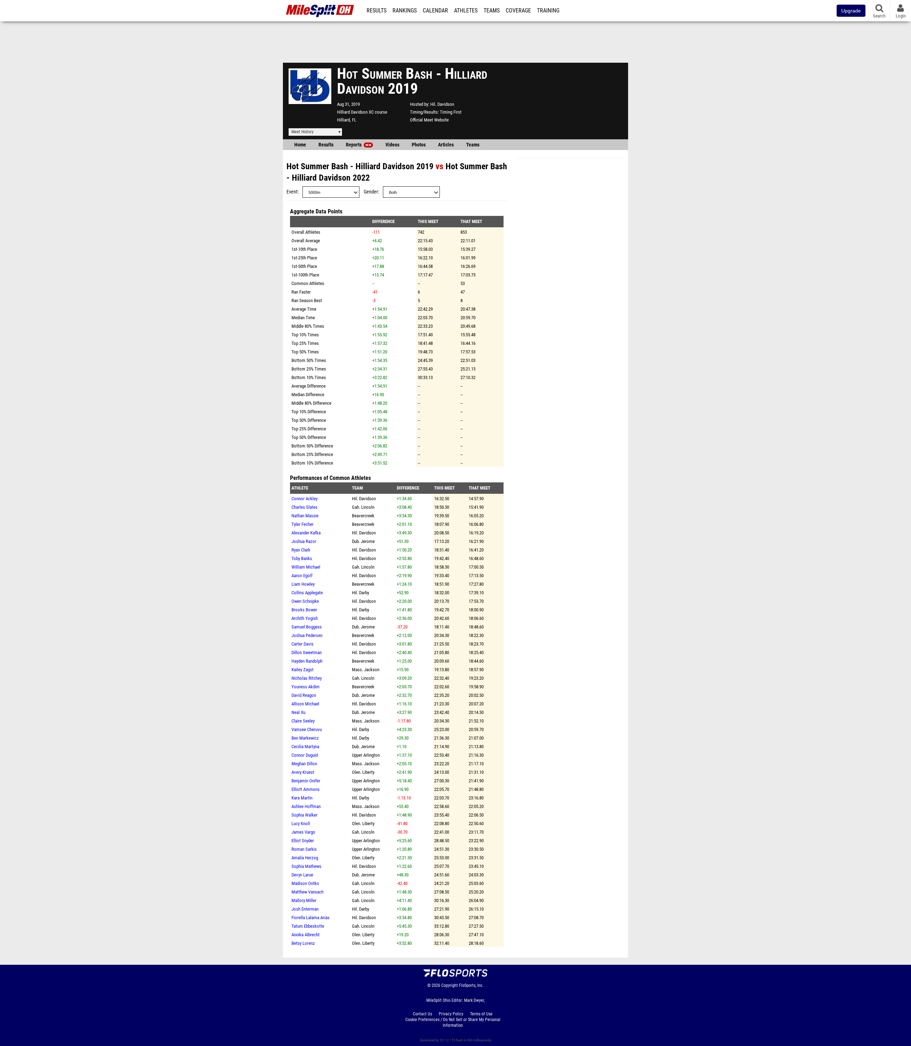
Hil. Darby (360, 592)
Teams (492, 10)
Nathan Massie (304, 515)
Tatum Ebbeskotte (307, 926)
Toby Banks (301, 558)
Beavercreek (363, 515)
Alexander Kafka (306, 532)
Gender (371, 192)
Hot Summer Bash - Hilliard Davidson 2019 (359, 166)
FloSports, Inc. (471, 985)
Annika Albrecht (305, 934)
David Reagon (303, 695)
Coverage (518, 10)
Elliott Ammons (305, 789)
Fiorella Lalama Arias (310, 917)
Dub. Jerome (363, 541)
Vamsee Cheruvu (306, 729)
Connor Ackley (304, 498)
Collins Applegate (307, 592)
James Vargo (303, 832)
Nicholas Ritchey (306, 678)
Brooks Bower (304, 609)
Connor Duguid (304, 755)
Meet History (302, 131)
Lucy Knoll (300, 823)
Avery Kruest (302, 772)
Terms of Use (481, 1013)
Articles (446, 145)
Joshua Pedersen (306, 635)
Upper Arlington (366, 755)
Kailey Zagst (302, 669)
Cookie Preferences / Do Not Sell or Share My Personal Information (452, 1022)
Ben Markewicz (305, 738)
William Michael (305, 567)
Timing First (451, 112)
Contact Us (422, 1013)
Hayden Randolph (306, 661)
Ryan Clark (300, 550)
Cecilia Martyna (305, 746)
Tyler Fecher (302, 524)
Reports (358, 145)
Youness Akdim (305, 686)
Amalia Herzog (304, 857)
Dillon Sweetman (306, 652)
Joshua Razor (303, 541)
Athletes (466, 10)
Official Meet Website (429, 120)
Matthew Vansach (307, 892)
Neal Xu (298, 712)
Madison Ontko (305, 883)
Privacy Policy (451, 1013)
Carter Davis (302, 644)
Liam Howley (303, 584)
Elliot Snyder (302, 840)
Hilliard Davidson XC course (362, 112)
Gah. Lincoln (363, 507)
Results (376, 10)
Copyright (449, 985)
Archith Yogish (304, 618)
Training (548, 10)
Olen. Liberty (363, 772)
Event (291, 192)
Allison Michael (305, 703)
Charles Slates (304, 507)
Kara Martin (301, 798)
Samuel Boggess (306, 627)
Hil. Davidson (442, 104)
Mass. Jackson (365, 669)
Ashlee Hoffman (306, 806)
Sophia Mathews (306, 866)
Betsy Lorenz (303, 943)
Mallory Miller (303, 900)
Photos (419, 145)
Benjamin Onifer (305, 780)
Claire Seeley (303, 721)
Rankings (405, 10)
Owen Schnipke (305, 601)
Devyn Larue (302, 874)
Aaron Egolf (301, 575)
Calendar (435, 10)
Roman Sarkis (304, 849)
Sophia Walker (304, 815)
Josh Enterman (304, 909)
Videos (392, 145)
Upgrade (851, 11)
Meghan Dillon (304, 763)
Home (300, 145)
